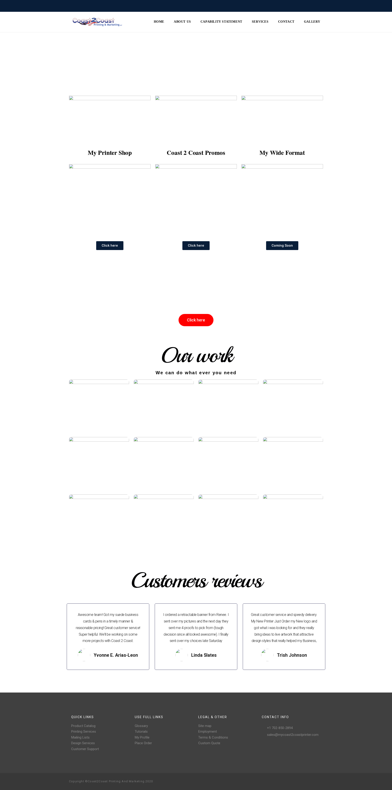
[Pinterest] (305, 781)
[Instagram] (297, 781)
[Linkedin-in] (319, 781)
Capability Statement (221, 21)
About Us (182, 21)
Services (260, 21)
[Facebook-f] (290, 781)
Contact (286, 21)
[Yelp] (312, 781)
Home (159, 21)
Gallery (312, 21)
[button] (109, 245)
